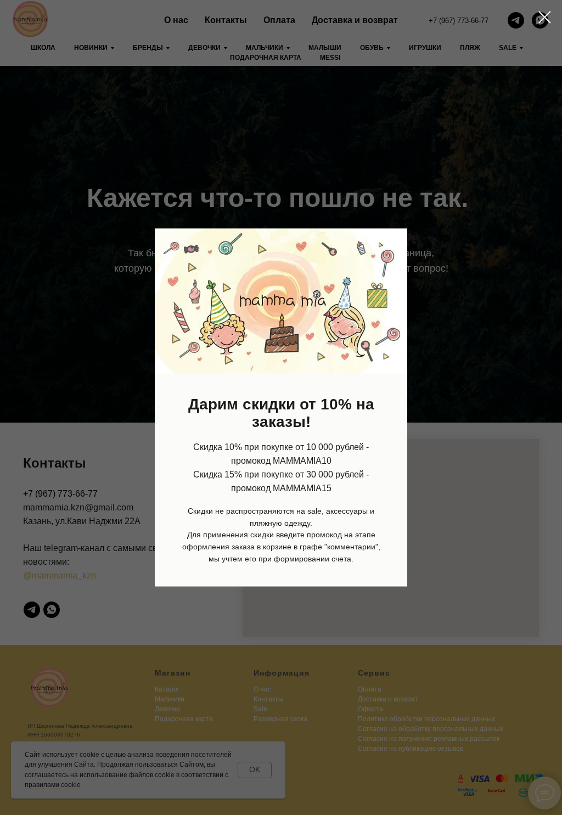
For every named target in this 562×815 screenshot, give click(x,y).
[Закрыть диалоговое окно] (545, 17)
